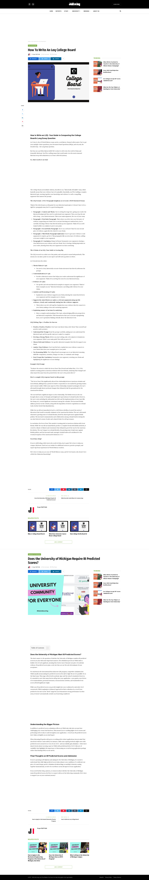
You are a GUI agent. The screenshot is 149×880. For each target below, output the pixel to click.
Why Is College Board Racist (36, 534)
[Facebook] (22, 109)
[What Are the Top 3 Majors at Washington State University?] (97, 89)
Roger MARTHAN (36, 54)
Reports (58, 11)
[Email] (22, 125)
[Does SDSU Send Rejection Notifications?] (97, 72)
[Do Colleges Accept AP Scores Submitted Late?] (97, 81)
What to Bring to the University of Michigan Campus (79, 856)
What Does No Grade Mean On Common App (72, 498)
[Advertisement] (74, 27)
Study (66, 11)
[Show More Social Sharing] (63, 58)
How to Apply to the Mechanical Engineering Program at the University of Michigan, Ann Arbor (36, 858)
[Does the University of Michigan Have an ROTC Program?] (58, 847)
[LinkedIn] (22, 117)
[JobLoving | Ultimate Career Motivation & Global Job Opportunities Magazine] (74, 4)
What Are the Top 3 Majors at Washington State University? (111, 88)
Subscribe (116, 4)
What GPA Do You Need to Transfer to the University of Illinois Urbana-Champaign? (111, 64)
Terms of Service (117, 877)
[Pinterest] (22, 121)
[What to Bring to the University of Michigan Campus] (79, 847)
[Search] (120, 11)
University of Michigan (34, 554)
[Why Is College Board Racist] (37, 526)
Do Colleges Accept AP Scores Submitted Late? (111, 79)
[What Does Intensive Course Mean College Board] (58, 526)
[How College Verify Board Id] (79, 526)
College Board (32, 45)
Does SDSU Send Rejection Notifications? (110, 71)
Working (86, 11)
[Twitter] (22, 113)
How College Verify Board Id (78, 534)
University (76, 11)
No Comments (46, 54)
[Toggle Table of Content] (46, 648)
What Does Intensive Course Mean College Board (57, 535)
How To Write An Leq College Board (70, 819)
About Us (96, 11)
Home (51, 11)
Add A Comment (58, 542)
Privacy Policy (108, 877)
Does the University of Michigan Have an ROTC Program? (56, 857)
